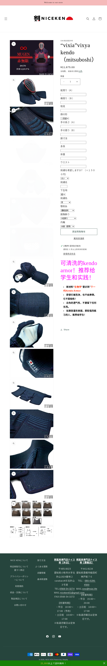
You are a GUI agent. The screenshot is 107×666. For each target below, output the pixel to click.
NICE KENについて (19, 560)
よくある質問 (41, 566)
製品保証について (19, 599)
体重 (62, 154)
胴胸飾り (65, 214)
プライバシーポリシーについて (19, 578)
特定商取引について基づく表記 (19, 568)
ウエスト (65, 162)
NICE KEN (49, 659)
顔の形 (63, 114)
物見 (62, 106)
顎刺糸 (63, 206)
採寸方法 (41, 560)
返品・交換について (19, 592)
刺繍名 (63, 182)
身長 (62, 146)
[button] (6, 19)
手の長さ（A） (68, 122)
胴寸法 (63, 138)
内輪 (62, 222)
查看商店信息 (69, 254)
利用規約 (19, 586)
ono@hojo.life (89, 589)
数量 (62, 76)
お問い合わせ (20, 605)
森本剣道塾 (42, 579)
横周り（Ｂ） (67, 98)
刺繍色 (63, 198)
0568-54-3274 (67, 589)
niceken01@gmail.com (72, 593)
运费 (80, 71)
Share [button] (66, 329)
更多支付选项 (79, 238)
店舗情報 (41, 573)
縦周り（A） (67, 90)
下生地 (63, 190)
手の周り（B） (68, 130)
